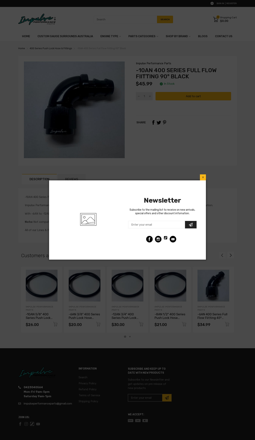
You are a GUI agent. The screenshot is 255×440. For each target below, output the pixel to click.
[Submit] (191, 224)
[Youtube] (173, 239)
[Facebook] (149, 239)
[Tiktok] (165, 239)
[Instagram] (158, 239)
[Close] (203, 177)
